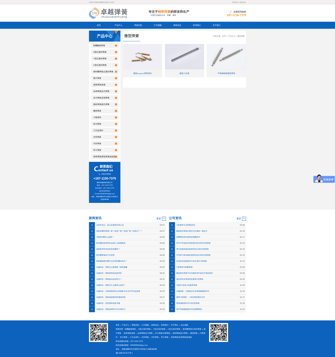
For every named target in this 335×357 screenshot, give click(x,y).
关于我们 (216, 25)
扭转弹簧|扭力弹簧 (101, 104)
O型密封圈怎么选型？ (105, 237)
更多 (158, 218)
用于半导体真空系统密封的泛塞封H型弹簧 (193, 243)
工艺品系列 (98, 130)
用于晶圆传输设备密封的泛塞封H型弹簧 (192, 249)
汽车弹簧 (97, 143)
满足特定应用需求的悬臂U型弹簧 (189, 279)
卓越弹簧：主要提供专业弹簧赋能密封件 (192, 291)
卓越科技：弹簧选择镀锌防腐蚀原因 (110, 297)
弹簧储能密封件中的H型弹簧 (188, 303)
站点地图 (184, 325)
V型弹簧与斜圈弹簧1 (184, 267)
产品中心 (118, 25)
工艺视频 (158, 25)
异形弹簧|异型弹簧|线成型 (104, 157)
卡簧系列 (97, 117)
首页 (99, 25)
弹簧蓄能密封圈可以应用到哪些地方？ (111, 261)
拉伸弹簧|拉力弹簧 (101, 91)
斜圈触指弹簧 (99, 45)
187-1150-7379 (236, 15)
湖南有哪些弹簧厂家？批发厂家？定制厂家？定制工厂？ (119, 231)
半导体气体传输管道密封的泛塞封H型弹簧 (193, 255)
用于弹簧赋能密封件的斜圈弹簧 (189, 309)
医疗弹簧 (97, 78)
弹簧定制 (138, 25)
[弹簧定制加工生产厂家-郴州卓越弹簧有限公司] (117, 13)
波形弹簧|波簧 (99, 85)
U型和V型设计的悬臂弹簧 (186, 285)
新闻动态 (243, 2)
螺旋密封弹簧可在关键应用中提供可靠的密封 (194, 273)
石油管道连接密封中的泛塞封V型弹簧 (191, 261)
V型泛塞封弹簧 (100, 59)
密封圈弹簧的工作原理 (105, 255)
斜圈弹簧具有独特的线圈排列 (188, 237)
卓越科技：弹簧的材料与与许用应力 (110, 309)
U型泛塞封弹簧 (100, 65)
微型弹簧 (97, 111)
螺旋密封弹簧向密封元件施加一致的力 (191, 231)
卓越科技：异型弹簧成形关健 (108, 303)
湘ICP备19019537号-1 (124, 353)
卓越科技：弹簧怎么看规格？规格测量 (111, 267)
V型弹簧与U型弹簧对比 (185, 225)
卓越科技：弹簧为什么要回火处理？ (110, 285)
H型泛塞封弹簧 (100, 52)
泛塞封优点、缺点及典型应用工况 (110, 225)
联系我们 (235, 2)
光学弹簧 (97, 137)
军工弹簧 (97, 150)
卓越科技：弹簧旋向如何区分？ (109, 279)
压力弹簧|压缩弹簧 (101, 98)
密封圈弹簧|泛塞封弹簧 (103, 72)
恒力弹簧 (97, 124)
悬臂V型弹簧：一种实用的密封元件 (190, 297)
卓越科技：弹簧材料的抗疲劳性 (109, 273)
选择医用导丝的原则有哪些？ (108, 249)
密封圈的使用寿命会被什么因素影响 (110, 243)
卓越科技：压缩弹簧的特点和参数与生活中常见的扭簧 (118, 291)
